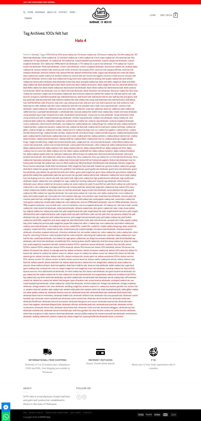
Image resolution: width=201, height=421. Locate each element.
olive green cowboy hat (103, 208)
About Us (52, 12)
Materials (40, 12)
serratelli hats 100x (62, 241)
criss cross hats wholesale (100, 142)
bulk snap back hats (108, 103)
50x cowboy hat (47, 64)
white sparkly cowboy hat (37, 292)
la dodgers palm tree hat (59, 187)
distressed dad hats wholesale (110, 154)
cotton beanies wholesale (50, 124)
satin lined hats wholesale (43, 241)
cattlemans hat (29, 112)
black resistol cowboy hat (53, 88)
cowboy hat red (68, 130)
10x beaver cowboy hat (86, 55)
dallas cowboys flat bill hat (94, 148)
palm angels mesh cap (65, 214)
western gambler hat (118, 286)
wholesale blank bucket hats (119, 292)
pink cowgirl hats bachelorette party (85, 217)
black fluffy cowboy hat (32, 88)
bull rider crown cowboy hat (58, 106)
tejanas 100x (129, 268)
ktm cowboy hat (41, 187)
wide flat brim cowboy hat (102, 310)
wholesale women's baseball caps (58, 310)
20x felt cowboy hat (125, 55)
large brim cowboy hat (105, 187)
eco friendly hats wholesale (120, 157)
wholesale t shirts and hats (89, 307)
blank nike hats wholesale (72, 91)
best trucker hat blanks (42, 82)
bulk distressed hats (103, 100)
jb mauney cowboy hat (63, 184)
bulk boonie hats (84, 97)
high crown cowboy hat (83, 178)
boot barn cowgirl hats (42, 94)
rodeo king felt (76, 235)
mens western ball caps (71, 196)
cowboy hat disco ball (78, 127)
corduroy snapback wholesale (121, 121)
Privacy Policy (36, 412)
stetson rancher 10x (36, 259)
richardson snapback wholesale (45, 232)
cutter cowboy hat (101, 145)
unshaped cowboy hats (120, 280)
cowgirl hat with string (38, 142)
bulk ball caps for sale (123, 94)
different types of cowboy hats (85, 154)
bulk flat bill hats (34, 103)
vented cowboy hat (92, 283)
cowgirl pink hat (83, 142)
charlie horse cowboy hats (102, 112)
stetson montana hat (74, 256)
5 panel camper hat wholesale (114, 61)
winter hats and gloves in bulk (35, 313)
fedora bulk (74, 160)
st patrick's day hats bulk (115, 244)
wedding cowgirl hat (73, 286)
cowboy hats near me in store (64, 136)
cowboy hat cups (62, 127)
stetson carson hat (99, 253)
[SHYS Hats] (101, 15)
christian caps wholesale (82, 118)
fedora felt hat (86, 160)
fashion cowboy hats (60, 160)
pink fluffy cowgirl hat (42, 220)
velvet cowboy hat (56, 283)
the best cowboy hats (73, 271)
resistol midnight (86, 229)
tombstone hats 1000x (126, 274)
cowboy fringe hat (99, 124)
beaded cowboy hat (63, 76)
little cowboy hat (40, 193)
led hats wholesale (73, 190)
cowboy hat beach (128, 124)
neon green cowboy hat (33, 202)
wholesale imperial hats (108, 301)
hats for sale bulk (52, 178)
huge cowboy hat (72, 181)
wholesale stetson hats (44, 307)
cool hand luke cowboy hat (76, 121)
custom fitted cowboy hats (122, 142)
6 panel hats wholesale (102, 64)
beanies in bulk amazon (114, 76)
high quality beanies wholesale (106, 178)
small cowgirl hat (34, 244)
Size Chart (75, 412)
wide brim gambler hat (82, 310)
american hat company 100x (82, 70)
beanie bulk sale (79, 76)
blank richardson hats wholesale (97, 91)
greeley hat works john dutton (62, 172)
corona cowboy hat (31, 124)
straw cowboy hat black (40, 265)
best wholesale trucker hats (64, 82)
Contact (63, 12)
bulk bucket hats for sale (102, 97)
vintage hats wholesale (110, 283)
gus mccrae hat (68, 175)
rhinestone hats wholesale (104, 229)
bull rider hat (76, 106)
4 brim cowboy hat (85, 58)
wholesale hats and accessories (55, 301)
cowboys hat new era (95, 139)
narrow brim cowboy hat (125, 199)
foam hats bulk (88, 166)
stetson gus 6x (29, 256)
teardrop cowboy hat (114, 268)
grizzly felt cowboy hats (32, 175)
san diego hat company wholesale (100, 238)
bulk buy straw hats (43, 100)
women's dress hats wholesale (61, 313)
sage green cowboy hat (75, 238)
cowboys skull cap (112, 139)
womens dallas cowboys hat (85, 313)
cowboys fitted (80, 139)
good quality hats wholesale (96, 169)
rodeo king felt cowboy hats (94, 235)
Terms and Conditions (56, 412)
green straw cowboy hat (105, 172)
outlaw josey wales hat (53, 211)
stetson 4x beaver (75, 250)
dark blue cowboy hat (63, 154)
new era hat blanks (70, 205)
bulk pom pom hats (91, 103)
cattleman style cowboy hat (123, 109)
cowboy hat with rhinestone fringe (80, 133)
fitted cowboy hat (71, 163)
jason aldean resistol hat (43, 184)
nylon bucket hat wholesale (44, 208)
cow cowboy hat (68, 124)
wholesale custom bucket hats (74, 298)
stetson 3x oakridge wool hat (55, 250)
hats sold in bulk (66, 178)
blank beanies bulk (115, 88)
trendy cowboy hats (116, 277)
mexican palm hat (128, 196)
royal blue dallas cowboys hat (119, 235)
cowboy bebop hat (83, 124)
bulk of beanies (47, 103)
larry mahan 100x (122, 187)
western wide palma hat (74, 289)
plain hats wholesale (98, 220)
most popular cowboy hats (103, 199)
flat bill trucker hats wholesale (105, 163)
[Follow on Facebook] (79, 397)
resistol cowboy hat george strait (113, 226)
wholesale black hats (98, 292)
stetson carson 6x (59, 253)
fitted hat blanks (85, 163)
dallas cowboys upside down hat (40, 154)
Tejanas (28, 18)
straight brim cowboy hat (107, 262)
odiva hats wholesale (65, 208)
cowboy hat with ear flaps (54, 133)
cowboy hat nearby (53, 130)
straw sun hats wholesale (98, 265)
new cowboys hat (72, 202)
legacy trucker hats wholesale (94, 190)
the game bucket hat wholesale (119, 271)
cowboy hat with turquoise (105, 133)
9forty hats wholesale (50, 67)
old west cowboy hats (83, 208)
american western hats (50, 73)
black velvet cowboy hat (97, 88)
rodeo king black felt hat (59, 235)
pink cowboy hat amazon (60, 217)
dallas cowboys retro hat (56, 151)
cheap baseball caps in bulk (34, 115)
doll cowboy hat (49, 157)
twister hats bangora (61, 280)
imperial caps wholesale (106, 181)
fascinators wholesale (42, 160)
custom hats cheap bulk (32, 145)
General (34, 55)
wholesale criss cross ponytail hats (108, 295)
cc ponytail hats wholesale (47, 112)
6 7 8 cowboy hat (85, 64)
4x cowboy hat (55, 61)
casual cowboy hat (40, 109)
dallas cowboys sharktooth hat (79, 151)
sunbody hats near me (49, 268)
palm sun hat (95, 214)
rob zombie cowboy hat (90, 232)
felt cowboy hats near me (52, 163)
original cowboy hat (35, 211)
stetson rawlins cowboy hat (99, 259)
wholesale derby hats (121, 298)
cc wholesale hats (66, 112)
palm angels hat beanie (45, 214)
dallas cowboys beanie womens (123, 145)
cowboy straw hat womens (47, 139)
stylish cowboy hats (116, 265)
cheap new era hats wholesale (100, 115)
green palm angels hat (85, 172)
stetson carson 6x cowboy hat (79, 253)
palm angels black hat (92, 211)
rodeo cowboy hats (124, 232)
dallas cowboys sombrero (102, 151)
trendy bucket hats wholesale (95, 277)
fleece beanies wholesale (34, 166)
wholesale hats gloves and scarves (83, 301)
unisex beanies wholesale (99, 280)
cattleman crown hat (85, 109)
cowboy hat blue (30, 127)
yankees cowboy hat (58, 316)
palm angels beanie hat (73, 211)
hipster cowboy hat (40, 181)
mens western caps (90, 196)
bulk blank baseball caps (50, 97)
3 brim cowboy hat (48, 58)
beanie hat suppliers (95, 76)
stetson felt (113, 253)
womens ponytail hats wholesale (111, 313)
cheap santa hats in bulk (124, 115)
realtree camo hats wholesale (35, 226)
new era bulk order (53, 205)
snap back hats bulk (50, 244)
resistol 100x (75, 226)
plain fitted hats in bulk (79, 220)
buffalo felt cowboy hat (104, 94)
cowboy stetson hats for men (118, 136)
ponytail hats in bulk (115, 220)
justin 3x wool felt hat (97, 184)
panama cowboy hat (122, 214)
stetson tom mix (89, 262)
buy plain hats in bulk (90, 106)
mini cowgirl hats (67, 199)
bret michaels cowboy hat (83, 94)
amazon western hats (43, 70)
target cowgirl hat (67, 268)
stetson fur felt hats (126, 253)
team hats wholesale (96, 268)
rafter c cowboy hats (91, 223)
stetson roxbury (117, 259)
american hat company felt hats (108, 70)
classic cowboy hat (120, 118)
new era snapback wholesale (91, 205)
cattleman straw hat (103, 109)
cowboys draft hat (66, 139)
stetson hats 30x (57, 256)
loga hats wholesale (56, 193)
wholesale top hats (126, 307)
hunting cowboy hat (88, 181)
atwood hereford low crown (86, 73)
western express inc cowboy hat (96, 286)
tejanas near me (30, 271)
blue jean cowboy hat (119, 91)
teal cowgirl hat (81, 268)
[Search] (24, 12)
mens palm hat (54, 196)
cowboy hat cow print (46, 127)
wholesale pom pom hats (106, 304)
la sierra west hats (77, 187)
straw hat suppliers (58, 265)
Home (30, 12)
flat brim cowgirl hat (126, 163)
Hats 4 (80, 40)
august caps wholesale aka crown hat (113, 73)
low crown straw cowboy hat (76, 193)
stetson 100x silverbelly (104, 247)
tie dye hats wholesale (82, 274)
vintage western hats (41, 286)
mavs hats (92, 193)
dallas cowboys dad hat (73, 148)
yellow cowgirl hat (74, 316)
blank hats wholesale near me (48, 91)
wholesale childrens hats (83, 295)
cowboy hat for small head (99, 127)
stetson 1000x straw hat (63, 247)
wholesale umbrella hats (33, 310)
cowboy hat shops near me (87, 130)
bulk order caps (61, 103)
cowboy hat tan (122, 130)
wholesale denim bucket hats (99, 298)
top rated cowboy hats (73, 277)
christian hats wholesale (103, 118)
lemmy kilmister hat (115, 190)
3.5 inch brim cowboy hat (67, 58)
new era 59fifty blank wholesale (93, 202)
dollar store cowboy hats (66, 157)
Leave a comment (115, 316)
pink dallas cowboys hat (111, 217)
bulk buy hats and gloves (123, 97)
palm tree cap (107, 214)
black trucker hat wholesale (75, 88)
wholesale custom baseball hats (48, 298)
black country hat (68, 85)
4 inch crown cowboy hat (104, 58)
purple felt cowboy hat (73, 223)
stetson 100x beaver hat (84, 247)
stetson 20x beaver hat (124, 247)
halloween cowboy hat (109, 175)
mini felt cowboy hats (83, 199)
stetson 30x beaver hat (32, 250)
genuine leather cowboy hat (117, 166)
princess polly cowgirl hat (53, 223)
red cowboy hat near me (59, 226)
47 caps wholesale (40, 61)
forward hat (99, 166)
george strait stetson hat (53, 169)
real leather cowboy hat (124, 223)
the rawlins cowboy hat (46, 274)
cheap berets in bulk (55, 115)
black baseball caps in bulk (49, 85)
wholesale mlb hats (70, 304)
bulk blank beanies (69, 97)
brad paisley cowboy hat (62, 94)
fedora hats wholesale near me (123, 160)
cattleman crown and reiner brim (62, 109)
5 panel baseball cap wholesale (88, 61)
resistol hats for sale (55, 229)
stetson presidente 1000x (109, 256)
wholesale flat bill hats (32, 301)
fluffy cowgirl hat (74, 166)
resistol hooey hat (71, 229)
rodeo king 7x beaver (39, 235)
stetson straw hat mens (72, 262)
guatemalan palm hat (52, 175)
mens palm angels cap (38, 196)
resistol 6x (95, 226)
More (72, 12)
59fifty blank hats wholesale (66, 64)
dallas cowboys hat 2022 (116, 148)
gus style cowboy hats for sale (87, 175)
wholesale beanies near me (59, 292)
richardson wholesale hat (69, 232)
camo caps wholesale (109, 106)
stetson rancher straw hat (76, 259)
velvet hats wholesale (74, 283)
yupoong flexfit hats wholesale (95, 316)
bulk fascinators (118, 100)
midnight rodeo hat (51, 199)
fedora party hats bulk (32, 163)
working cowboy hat (41, 316)
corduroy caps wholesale (98, 121)
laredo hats (90, 187)
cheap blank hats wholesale (75, 115)
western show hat (33, 289)
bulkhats (43, 106)
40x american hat (122, 58)
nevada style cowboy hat (54, 202)
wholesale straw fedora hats (65, 307)
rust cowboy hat (59, 238)
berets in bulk (46, 79)
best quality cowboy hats (112, 79)
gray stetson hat (42, 172)
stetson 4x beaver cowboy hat (95, 250)
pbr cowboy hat (42, 217)
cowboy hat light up (37, 130)
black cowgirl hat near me (108, 85)
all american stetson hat (114, 67)
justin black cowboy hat (116, 184)
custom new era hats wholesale (56, 145)
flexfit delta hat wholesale (56, 166)
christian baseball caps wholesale (57, 118)
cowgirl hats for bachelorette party (62, 142)
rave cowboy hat (106, 223)
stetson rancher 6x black (55, 259)
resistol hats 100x (39, 229)
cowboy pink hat (83, 136)
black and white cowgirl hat (110, 82)
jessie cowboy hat (80, 184)
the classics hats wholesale (94, 271)
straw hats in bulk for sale (77, 265)
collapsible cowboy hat (55, 121)
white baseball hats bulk (111, 289)
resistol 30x (85, 226)
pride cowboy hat (35, 223)
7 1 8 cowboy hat (119, 64)
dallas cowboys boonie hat (34, 148)
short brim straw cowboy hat (111, 241)
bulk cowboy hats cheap (84, 100)
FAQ (25, 412)
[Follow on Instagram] (84, 397)
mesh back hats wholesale (109, 196)
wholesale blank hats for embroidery (38, 295)
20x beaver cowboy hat (106, 55)
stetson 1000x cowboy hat (42, 247)
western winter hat (92, 289)
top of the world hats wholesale (50, 277)
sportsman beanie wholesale (92, 244)
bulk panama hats (75, 103)
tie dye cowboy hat (64, 274)
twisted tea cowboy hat (42, 280)
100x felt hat (52, 55)
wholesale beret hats (80, 292)
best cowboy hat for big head (65, 79)
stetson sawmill (37, 262)
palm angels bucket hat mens (114, 211)
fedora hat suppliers (100, 160)
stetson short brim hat (53, 262)
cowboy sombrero (98, 136)
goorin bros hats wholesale (120, 169)
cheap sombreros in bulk (33, 118)
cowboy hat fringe (118, 127)
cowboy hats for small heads (39, 136)
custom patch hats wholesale (82, 145)
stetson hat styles (43, 256)
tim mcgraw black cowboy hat (104, 274)
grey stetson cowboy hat (126, 172)
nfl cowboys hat (110, 205)
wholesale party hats (87, 304)
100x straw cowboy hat (67, 55)
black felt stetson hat (128, 85)
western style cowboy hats (52, 289)
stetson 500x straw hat (118, 250)
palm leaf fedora (83, 214)
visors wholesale (57, 286)
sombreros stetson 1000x (69, 244)
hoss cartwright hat (56, 181)
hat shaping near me (36, 178)
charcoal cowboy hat (82, 112)
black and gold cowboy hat (87, 82)
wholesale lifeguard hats (51, 304)
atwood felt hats (67, 73)
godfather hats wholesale (73, 169)
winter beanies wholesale (125, 310)
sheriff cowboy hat (92, 241)
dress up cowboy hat (100, 157)
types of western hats (79, 280)
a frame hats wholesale (69, 67)
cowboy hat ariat (114, 124)
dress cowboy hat (84, 157)
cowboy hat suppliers (106, 130)
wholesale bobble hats (63, 295)
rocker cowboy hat (108, 232)
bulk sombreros (123, 103)
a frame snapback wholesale (92, 67)
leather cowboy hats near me (52, 190)
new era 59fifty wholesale (118, 202)
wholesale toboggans (109, 307)
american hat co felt (61, 70)
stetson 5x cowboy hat (42, 253)
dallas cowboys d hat (54, 148)
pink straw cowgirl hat (60, 220)
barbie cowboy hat (46, 76)
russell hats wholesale (43, 238)
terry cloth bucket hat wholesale (51, 271)
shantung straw (77, 241)
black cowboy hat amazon (86, 85)
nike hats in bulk (124, 205)
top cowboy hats (29, 277)
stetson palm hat (90, 256)
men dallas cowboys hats (107, 193)
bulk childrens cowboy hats (63, 100)
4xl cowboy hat (68, 61)
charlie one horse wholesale (125, 112)
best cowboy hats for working (89, 79)
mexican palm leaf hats (33, 199)
